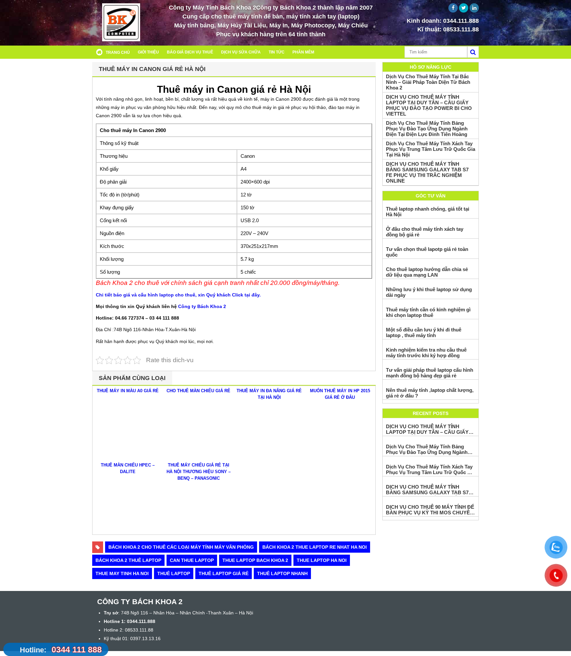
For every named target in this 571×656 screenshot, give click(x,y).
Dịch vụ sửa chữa (241, 52)
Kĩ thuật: (448, 29)
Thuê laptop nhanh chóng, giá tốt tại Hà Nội (427, 211)
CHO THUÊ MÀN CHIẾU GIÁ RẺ (198, 390)
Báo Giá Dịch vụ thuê (190, 52)
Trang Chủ (118, 52)
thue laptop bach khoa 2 (255, 560)
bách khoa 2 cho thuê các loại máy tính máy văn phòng (181, 547)
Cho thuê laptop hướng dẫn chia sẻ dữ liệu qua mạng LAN (427, 272)
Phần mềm (303, 52)
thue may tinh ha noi (122, 573)
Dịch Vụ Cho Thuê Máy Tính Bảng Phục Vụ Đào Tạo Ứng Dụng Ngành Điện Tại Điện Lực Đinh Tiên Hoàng (427, 128)
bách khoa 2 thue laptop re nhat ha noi (314, 547)
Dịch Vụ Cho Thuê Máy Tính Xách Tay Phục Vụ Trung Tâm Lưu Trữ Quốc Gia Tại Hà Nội (430, 149)
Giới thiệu (148, 52)
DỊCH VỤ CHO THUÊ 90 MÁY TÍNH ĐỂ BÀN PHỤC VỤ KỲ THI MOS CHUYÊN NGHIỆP (430, 509)
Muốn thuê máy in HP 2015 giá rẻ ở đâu (340, 394)
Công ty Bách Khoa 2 (202, 306)
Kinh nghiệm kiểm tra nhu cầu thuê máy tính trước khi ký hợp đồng (426, 352)
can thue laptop (192, 560)
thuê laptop (173, 573)
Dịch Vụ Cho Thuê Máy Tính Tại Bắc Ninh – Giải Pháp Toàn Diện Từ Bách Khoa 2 (428, 82)
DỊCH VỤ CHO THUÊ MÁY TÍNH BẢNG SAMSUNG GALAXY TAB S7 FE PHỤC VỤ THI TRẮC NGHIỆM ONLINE (427, 172)
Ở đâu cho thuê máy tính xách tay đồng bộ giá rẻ (424, 231)
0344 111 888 (61, 649)
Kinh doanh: (443, 20)
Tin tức (277, 52)
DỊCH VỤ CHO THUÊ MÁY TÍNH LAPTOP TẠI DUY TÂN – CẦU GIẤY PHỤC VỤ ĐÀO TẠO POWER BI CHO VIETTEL (429, 105)
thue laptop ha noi (322, 560)
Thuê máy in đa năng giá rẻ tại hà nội (269, 394)
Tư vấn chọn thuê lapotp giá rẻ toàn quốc (427, 252)
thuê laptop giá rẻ (223, 573)
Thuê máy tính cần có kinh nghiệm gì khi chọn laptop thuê (428, 312)
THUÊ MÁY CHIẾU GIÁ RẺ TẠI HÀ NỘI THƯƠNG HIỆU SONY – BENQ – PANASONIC (199, 472)
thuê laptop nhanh (282, 573)
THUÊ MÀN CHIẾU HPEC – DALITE (128, 468)
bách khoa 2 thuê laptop (128, 560)
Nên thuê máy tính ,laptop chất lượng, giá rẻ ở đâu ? (430, 392)
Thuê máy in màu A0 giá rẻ (128, 390)
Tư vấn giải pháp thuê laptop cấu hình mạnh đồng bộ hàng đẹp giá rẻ (429, 372)
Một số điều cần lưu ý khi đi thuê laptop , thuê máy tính (423, 332)
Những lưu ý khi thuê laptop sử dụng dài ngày (429, 292)
